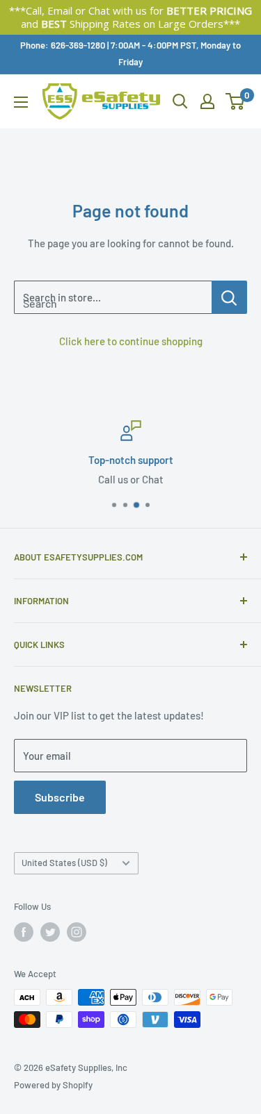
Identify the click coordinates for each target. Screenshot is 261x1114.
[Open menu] (21, 102)
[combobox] (113, 297)
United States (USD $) (64, 862)
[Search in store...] (229, 297)
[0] (235, 101)
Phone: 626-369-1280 (62, 45)
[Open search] (180, 101)
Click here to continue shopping (131, 341)
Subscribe (60, 797)
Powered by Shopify (53, 1084)
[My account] (207, 101)
